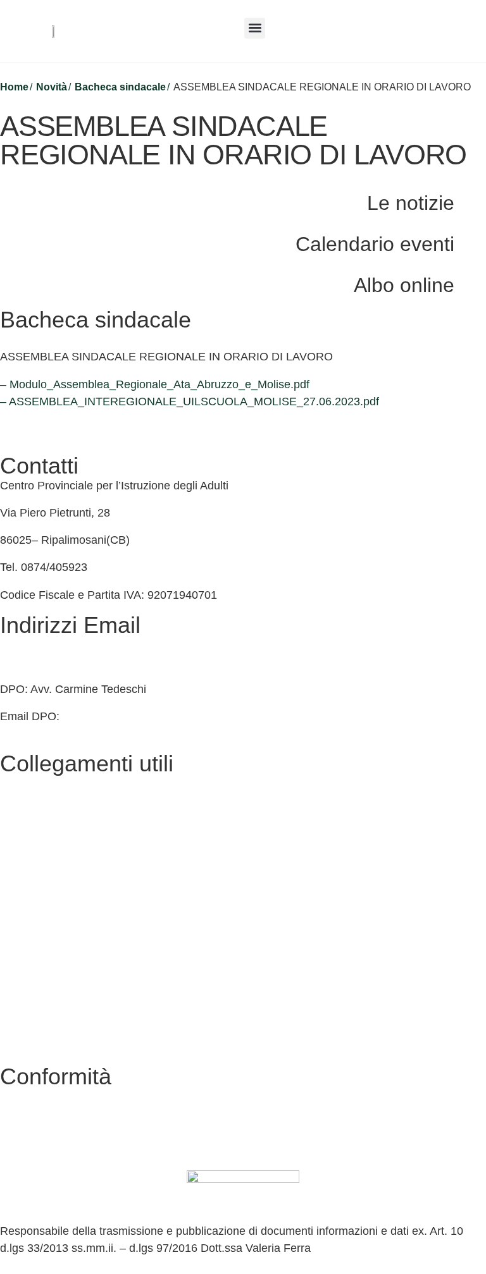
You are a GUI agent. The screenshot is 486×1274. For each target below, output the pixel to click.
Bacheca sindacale (120, 87)
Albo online (404, 285)
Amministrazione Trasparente (74, 810)
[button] (254, 28)
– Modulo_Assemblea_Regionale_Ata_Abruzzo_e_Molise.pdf (154, 384)
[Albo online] (470, 284)
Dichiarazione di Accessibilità (73, 1002)
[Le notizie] (470, 201)
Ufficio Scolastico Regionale (70, 892)
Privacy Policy (35, 975)
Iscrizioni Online (40, 865)
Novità (51, 87)
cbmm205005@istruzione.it (69, 645)
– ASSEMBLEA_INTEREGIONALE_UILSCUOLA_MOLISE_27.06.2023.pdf (189, 401)
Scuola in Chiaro (42, 920)
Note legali (27, 1029)
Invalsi (16, 947)
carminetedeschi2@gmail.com (139, 716)
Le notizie (410, 203)
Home (14, 87)
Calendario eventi (375, 244)
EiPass (17, 838)
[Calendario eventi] (470, 243)
